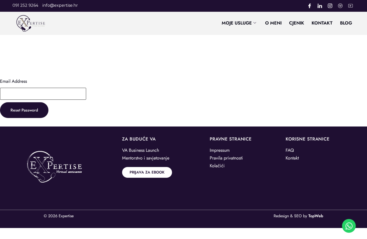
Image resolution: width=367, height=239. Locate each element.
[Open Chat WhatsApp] (349, 226)
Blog (346, 23)
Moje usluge (237, 23)
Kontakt (322, 23)
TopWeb (315, 216)
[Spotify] (340, 6)
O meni (273, 23)
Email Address (13, 81)
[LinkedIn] (320, 6)
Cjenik (296, 23)
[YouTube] (350, 6)
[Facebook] (309, 6)
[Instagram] (330, 6)
